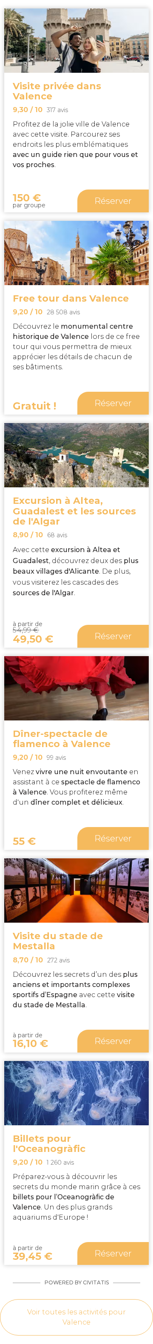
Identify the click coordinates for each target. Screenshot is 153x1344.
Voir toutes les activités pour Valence (76, 1317)
